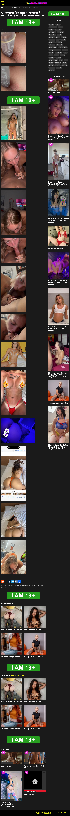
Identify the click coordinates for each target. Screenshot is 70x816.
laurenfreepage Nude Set (11, 657)
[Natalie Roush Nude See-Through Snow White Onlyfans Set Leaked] (58, 424)
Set (61, 60)
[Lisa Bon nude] (11, 758)
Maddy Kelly (29, 794)
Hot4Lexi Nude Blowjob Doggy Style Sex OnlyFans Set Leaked (57, 375)
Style (51, 65)
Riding (52, 57)
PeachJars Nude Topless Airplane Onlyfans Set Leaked (58, 220)
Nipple (65, 50)
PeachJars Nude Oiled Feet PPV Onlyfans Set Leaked (57, 283)
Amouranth (53, 27)
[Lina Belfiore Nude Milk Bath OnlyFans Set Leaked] (58, 306)
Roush (59, 57)
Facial (64, 37)
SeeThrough (53, 60)
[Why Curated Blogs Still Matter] (35, 758)
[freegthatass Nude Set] (35, 644)
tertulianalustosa (36, 585)
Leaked (60, 42)
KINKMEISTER (47, 814)
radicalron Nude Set (32, 630)
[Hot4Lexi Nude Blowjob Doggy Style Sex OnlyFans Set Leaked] (58, 352)
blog (26, 763)
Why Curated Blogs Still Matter (34, 767)
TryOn (59, 68)
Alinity (58, 24)
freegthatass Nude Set (33, 657)
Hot (3, 752)
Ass (61, 27)
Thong (65, 65)
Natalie (58, 50)
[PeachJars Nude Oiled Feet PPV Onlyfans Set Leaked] (58, 265)
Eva (58, 37)
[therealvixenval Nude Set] (11, 617)
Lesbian (52, 45)
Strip (65, 62)
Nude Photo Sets (7, 763)
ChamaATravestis (8, 585)
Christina (52, 32)
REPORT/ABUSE (62, 812)
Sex (67, 60)
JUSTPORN (39, 814)
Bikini (51, 29)
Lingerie (60, 45)
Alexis (52, 24)
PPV (57, 55)
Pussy (63, 55)
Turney (52, 70)
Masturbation (63, 47)
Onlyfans (59, 52)
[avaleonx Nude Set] (58, 236)
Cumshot (52, 34)
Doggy (52, 37)
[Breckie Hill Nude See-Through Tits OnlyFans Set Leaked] (58, 161)
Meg (51, 50)
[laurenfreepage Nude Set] (11, 644)
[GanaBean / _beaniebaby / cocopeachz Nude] (11, 786)
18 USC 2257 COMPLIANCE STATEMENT (46, 812)
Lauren (52, 42)
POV (51, 55)
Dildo (60, 34)
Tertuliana (24, 585)
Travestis (5, 587)
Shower (58, 62)
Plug (66, 52)
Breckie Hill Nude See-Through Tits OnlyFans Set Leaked (57, 184)
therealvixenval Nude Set (11, 630)
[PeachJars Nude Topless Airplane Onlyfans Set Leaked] (58, 202)
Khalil (63, 40)
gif (58, 40)
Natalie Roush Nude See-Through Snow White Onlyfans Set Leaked (58, 447)
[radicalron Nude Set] (35, 617)
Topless (52, 68)
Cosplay (61, 32)
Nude (17, 585)
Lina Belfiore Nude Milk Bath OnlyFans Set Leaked (57, 329)
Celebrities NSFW (30, 791)
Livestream (53, 47)
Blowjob (59, 29)
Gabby (52, 40)
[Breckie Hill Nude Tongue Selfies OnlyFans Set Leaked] (58, 115)
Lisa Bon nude (6, 766)
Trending (51, 144)
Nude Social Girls (18, 676)
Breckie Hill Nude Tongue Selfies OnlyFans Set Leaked (58, 138)
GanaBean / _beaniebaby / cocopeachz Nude (8, 805)
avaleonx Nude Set (56, 248)
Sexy (51, 62)
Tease (58, 65)
